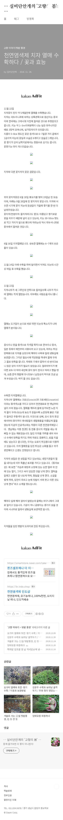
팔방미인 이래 (10, 799)
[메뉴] (56, 6)
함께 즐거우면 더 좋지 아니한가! (18, 744)
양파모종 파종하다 (16, 645)
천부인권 (8, 795)
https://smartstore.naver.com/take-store (28, 563)
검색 (49, 6)
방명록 (30, 19)
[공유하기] (13, 613)
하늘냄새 (8, 790)
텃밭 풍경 (26, 627)
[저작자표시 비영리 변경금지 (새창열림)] (39, 613)
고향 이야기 (13, 627)
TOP (56, 786)
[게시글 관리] (18, 613)
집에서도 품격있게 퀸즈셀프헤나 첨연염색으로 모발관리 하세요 (21, 574)
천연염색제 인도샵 (18, 591)
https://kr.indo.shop (18, 586)
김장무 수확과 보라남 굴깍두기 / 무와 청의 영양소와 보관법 (24, 639)
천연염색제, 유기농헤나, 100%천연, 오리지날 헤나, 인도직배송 (30, 597)
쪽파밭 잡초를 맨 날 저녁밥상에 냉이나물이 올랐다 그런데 (24, 651)
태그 (16, 19)
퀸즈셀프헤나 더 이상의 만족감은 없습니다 (21, 568)
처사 (6, 786)
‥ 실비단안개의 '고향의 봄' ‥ (30, 6)
